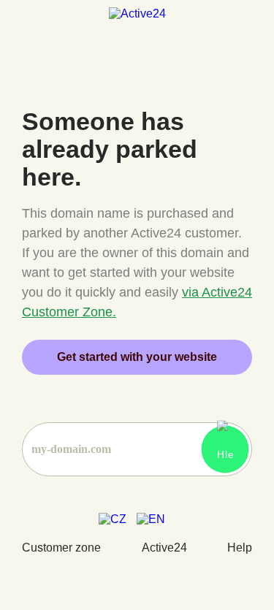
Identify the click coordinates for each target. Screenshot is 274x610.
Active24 (164, 547)
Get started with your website (137, 357)
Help (239, 547)
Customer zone (61, 547)
